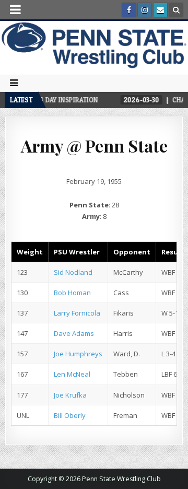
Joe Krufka (70, 395)
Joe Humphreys (78, 353)
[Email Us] (160, 10)
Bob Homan (72, 292)
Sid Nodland (73, 272)
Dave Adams (74, 333)
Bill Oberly (70, 415)
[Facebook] (129, 10)
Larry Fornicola (77, 313)
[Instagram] (144, 10)
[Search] (176, 10)
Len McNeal (72, 374)
